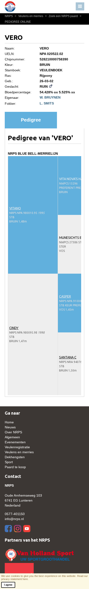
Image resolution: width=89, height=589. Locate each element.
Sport (9, 462)
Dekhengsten (15, 457)
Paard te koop (15, 467)
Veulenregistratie (17, 447)
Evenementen (15, 442)
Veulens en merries (29, 16)
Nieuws (10, 427)
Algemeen (12, 437)
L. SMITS (47, 103)
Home (9, 422)
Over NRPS (13, 432)
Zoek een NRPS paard (62, 16)
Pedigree (31, 119)
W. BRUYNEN (50, 97)
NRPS (9, 16)
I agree (8, 584)
